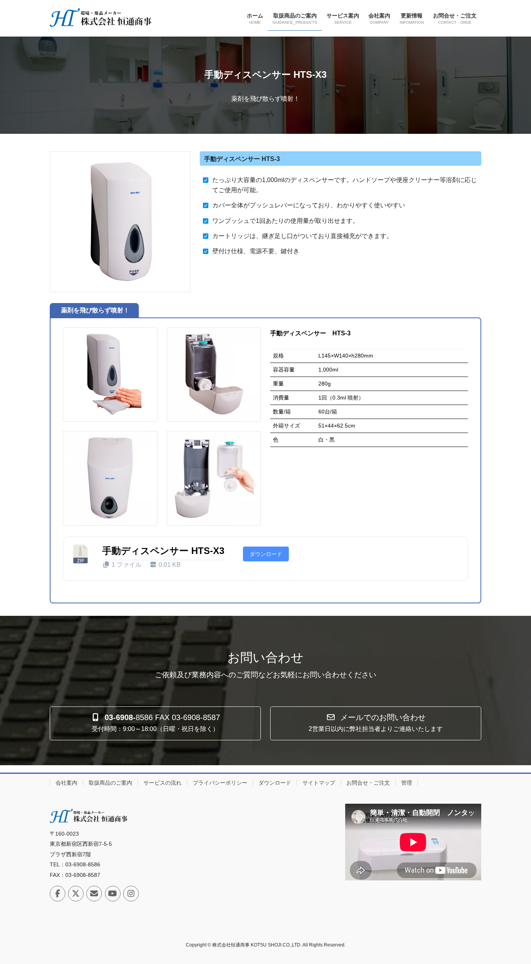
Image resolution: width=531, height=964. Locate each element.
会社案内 (66, 783)
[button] (155, 723)
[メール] (94, 893)
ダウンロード (266, 554)
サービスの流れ (162, 783)
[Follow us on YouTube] (113, 893)
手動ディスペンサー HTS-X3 (163, 550)
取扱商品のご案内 (110, 783)
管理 (406, 783)
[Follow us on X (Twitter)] (76, 893)
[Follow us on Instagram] (131, 893)
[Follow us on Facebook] (57, 893)
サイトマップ (318, 783)
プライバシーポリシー (220, 783)
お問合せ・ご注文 (368, 783)
